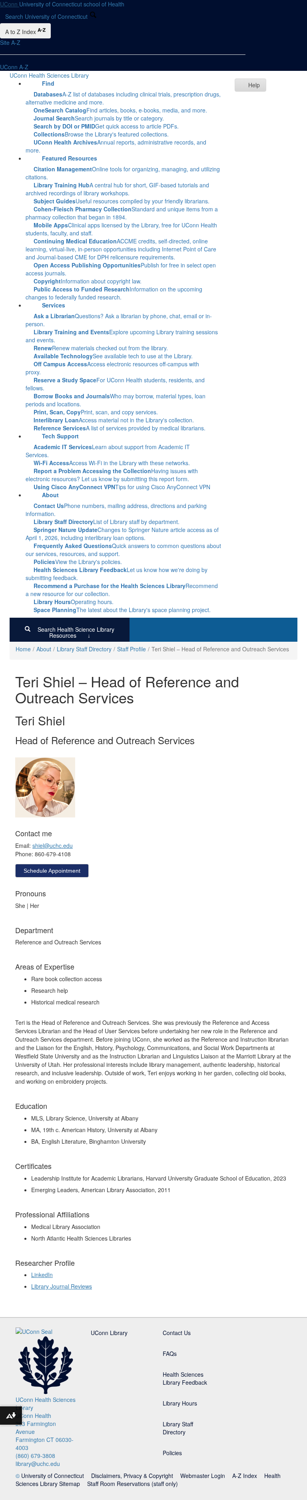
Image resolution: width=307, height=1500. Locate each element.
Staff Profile (131, 649)
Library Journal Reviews (61, 1286)
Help (254, 85)
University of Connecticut (52, 1476)
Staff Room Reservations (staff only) (132, 1484)
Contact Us (177, 1333)
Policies (172, 1453)
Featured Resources (69, 158)
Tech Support (60, 436)
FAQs (170, 1353)
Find (48, 83)
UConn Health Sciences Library (49, 75)
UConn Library (109, 1333)
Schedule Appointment (52, 870)
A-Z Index (244, 1476)
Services (53, 305)
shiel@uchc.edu (52, 845)
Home (23, 649)
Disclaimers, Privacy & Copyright (132, 1476)
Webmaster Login (202, 1476)
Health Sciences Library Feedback (185, 1378)
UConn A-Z (14, 67)
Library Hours (180, 1403)
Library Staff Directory (84, 649)
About (50, 495)
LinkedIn (42, 1275)
